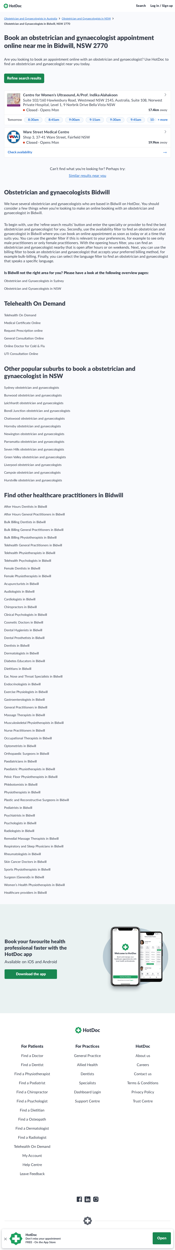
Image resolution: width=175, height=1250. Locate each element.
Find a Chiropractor (32, 1092)
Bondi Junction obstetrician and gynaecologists (37, 411)
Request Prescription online (23, 330)
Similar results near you (87, 176)
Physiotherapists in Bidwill (22, 792)
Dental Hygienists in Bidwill (23, 630)
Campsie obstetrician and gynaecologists (32, 472)
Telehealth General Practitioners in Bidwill (33, 545)
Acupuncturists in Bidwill (21, 584)
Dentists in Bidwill (16, 645)
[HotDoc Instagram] (96, 1199)
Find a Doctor (32, 1056)
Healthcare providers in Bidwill (25, 892)
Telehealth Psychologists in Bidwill (27, 560)
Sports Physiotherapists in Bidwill (27, 869)
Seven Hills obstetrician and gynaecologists (34, 449)
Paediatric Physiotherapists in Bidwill (29, 769)
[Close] (5, 1238)
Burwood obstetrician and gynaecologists (33, 395)
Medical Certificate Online (22, 323)
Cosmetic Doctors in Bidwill (23, 622)
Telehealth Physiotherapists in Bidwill (29, 553)
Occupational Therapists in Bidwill (28, 738)
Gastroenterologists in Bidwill (24, 699)
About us (143, 1056)
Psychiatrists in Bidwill (19, 815)
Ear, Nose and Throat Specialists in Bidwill (33, 676)
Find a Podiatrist (32, 1083)
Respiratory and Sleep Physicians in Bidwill (33, 846)
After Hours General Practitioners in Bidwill (34, 514)
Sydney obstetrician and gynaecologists (31, 387)
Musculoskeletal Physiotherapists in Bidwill (34, 723)
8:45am (54, 119)
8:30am (33, 119)
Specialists (87, 1083)
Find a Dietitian (32, 1110)
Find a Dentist (32, 1065)
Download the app (31, 974)
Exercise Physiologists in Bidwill (26, 692)
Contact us (143, 1074)
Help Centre (32, 1165)
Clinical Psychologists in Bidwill (25, 614)
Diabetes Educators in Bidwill (24, 661)
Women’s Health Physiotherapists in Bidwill (34, 885)
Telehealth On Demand (20, 315)
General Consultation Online (24, 338)
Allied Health (87, 1065)
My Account (32, 1156)
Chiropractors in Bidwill (20, 607)
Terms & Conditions (142, 1083)
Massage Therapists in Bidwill (24, 715)
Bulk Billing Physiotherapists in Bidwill (30, 537)
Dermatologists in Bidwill (21, 653)
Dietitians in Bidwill (17, 669)
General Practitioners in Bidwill (25, 707)
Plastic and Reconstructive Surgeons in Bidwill (36, 800)
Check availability (20, 152)
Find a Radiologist (32, 1137)
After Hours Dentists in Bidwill (25, 506)
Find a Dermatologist (32, 1128)
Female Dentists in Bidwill (22, 568)
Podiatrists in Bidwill (18, 807)
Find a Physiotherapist (32, 1074)
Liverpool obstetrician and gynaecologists (33, 465)
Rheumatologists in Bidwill (22, 854)
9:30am (115, 119)
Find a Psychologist (32, 1101)
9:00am (74, 119)
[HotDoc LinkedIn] (87, 1199)
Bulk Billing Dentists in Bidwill (25, 522)
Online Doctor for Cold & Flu (24, 346)
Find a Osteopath (32, 1119)
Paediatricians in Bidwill (20, 761)
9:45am (136, 119)
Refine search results (24, 78)
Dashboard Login (87, 1092)
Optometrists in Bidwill (20, 746)
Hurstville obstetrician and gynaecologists (33, 480)
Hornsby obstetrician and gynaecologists (32, 426)
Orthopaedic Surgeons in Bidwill (26, 753)
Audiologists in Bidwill (19, 591)
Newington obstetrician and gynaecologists (34, 434)
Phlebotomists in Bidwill (20, 784)
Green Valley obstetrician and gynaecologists (35, 457)
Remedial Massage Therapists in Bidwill (31, 838)
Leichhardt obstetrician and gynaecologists (33, 403)
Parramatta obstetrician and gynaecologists (34, 441)
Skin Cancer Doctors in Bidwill (25, 862)
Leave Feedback (32, 1174)
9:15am (95, 119)
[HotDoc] (12, 6)
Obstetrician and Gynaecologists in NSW (86, 18)
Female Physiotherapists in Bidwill (27, 576)
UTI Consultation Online (21, 354)
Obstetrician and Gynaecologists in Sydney (34, 281)
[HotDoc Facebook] (79, 1199)
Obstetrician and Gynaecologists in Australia (30, 18)
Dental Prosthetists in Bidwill (24, 638)
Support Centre (87, 1101)
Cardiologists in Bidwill (19, 599)
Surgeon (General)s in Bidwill (24, 877)
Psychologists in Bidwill (20, 823)
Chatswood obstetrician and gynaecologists (34, 418)
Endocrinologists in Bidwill (22, 684)
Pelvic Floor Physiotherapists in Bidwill (30, 777)
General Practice (87, 1056)
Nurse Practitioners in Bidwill (24, 730)
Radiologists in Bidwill (19, 831)
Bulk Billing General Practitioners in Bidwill (33, 530)
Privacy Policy (142, 1092)
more (162, 119)
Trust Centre (143, 1101)
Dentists (87, 1074)
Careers (143, 1065)
